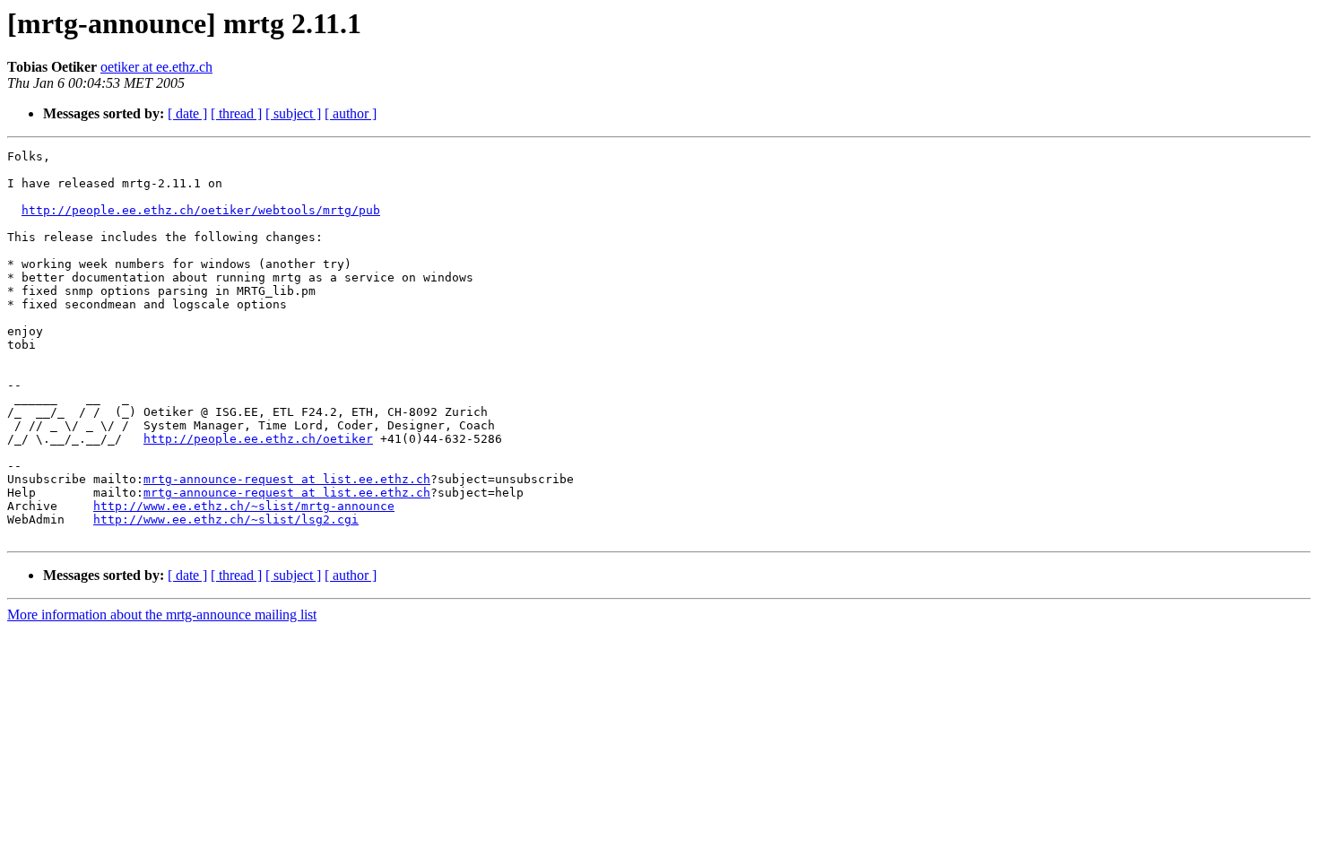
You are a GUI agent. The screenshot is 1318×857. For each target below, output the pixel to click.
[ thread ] (236, 113)
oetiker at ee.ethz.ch (156, 66)
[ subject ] (293, 113)
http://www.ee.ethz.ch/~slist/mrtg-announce (244, 506)
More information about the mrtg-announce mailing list (161, 614)
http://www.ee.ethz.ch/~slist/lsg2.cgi (226, 519)
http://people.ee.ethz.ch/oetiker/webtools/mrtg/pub (201, 210)
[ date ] (187, 113)
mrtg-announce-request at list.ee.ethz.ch (286, 479)
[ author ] (351, 113)
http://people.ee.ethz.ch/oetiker (258, 439)
